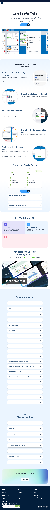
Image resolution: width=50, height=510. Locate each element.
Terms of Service (36, 495)
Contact (19, 498)
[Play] (25, 274)
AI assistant (4, 492)
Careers (35, 492)
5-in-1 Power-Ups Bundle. (23, 168)
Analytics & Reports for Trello (10, 157)
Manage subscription (5, 495)
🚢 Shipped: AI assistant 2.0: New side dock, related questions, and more (25, 0)
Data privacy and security (38, 497)
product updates (16, 503)
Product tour (4, 490)
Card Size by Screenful (6, 80)
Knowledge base (20, 492)
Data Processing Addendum (38, 498)
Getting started (20, 490)
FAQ (18, 495)
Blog (34, 490)
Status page (4, 498)
